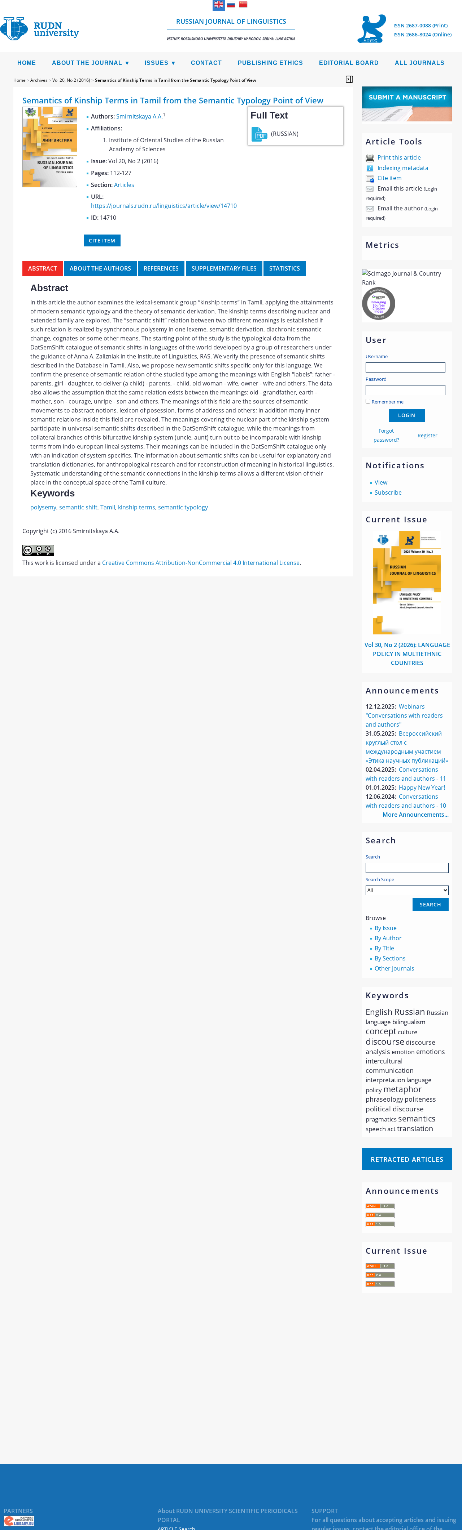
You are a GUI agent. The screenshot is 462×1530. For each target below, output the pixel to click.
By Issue (386, 928)
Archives (39, 80)
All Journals (420, 63)
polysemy (43, 507)
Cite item (390, 178)
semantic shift (78, 507)
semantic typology (183, 507)
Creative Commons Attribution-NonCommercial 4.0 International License (201, 563)
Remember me (388, 401)
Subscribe (388, 492)
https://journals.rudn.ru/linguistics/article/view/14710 (164, 206)
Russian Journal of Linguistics (231, 29)
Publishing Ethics (270, 63)
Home (26, 63)
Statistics (284, 268)
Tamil (107, 507)
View (381, 482)
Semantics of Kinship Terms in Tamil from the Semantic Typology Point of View (175, 80)
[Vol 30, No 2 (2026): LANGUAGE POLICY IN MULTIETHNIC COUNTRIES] (407, 632)
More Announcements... (416, 814)
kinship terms (136, 507)
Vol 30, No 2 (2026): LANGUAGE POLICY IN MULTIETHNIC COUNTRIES (407, 654)
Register (427, 435)
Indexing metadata (403, 168)
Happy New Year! (422, 787)
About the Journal (87, 63)
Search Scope (380, 879)
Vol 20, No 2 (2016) (71, 80)
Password (376, 379)
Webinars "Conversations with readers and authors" (404, 715)
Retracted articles (407, 1159)
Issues (157, 63)
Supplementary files (224, 268)
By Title (384, 948)
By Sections (390, 958)
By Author (388, 938)
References (161, 268)
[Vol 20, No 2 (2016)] (49, 185)
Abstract (42, 268)
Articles (124, 185)
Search (373, 856)
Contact (206, 63)
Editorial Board (349, 63)
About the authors (100, 268)
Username (377, 356)
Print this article (399, 157)
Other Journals (394, 968)
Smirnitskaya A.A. (139, 116)
